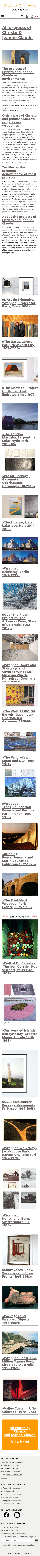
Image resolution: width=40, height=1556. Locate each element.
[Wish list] (22, 16)
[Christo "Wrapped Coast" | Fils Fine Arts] (20, 1342)
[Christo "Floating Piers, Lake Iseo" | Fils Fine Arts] (20, 506)
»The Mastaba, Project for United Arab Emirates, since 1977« (20, 391)
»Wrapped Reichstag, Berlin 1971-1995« (15, 571)
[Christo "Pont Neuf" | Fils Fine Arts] (20, 884)
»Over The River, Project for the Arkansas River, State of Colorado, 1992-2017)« (19, 621)
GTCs (9, 1553)
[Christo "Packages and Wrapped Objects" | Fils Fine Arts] (20, 1298)
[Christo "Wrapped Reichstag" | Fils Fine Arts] (20, 551)
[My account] (27, 16)
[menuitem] (3, 16)
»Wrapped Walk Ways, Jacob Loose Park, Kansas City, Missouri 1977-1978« (20, 1153)
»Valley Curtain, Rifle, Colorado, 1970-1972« (19, 1410)
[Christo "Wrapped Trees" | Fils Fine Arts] (20, 783)
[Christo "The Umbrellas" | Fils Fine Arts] (20, 741)
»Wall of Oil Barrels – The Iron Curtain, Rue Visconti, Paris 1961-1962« (19, 968)
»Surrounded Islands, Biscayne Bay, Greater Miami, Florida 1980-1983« (19, 1035)
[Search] (7, 16)
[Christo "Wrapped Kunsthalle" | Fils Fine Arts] (20, 1189)
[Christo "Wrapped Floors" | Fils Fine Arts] (20, 647)
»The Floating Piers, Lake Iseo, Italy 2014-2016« (18, 525)
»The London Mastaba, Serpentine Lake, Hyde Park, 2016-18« (18, 439)
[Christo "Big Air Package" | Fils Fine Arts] (20, 460)
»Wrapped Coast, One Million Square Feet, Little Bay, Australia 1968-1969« (19, 1363)
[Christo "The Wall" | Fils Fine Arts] (20, 696)
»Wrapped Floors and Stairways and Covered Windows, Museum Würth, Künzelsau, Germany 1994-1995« (19, 673)
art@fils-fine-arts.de (14, 1475)
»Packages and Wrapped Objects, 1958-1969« (16, 1319)
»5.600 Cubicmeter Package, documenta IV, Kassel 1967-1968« (19, 1105)
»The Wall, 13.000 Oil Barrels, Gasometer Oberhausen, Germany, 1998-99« (18, 716)
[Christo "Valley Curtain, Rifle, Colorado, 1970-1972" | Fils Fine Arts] (20, 1390)
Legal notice (28, 1553)
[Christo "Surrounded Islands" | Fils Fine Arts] (20, 1004)
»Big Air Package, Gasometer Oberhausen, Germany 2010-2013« (18, 481)
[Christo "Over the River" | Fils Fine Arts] (20, 596)
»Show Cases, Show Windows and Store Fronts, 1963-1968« (17, 1273)
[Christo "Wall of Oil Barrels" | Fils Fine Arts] (20, 937)
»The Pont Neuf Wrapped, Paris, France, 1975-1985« (17, 903)
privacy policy (28, 1545)
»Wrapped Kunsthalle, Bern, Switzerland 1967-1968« (16, 1220)
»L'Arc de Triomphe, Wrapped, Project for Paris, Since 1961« (19, 302)
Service (4, 1478)
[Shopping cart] (32, 16)
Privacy (17, 1553)
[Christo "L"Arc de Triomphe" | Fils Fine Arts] (20, 286)
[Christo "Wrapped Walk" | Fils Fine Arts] (20, 1130)
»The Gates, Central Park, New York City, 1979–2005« (18, 344)
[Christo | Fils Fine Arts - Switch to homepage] (20, 7)
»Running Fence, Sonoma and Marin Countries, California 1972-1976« (19, 859)
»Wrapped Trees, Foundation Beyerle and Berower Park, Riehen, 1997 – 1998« (19, 810)
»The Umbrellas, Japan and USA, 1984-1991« (19, 760)
